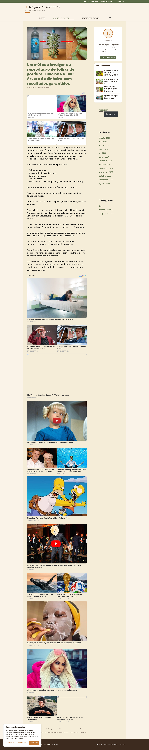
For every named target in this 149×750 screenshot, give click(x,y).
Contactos (94, 1)
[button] (110, 18)
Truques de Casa (90, 18)
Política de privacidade (107, 1)
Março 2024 (104, 157)
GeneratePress (53, 744)
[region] (22, 735)
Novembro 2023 (106, 172)
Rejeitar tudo (22, 742)
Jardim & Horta (61, 18)
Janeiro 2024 (104, 165)
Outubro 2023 (105, 176)
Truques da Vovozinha (44, 7)
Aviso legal (120, 1)
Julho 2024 (103, 142)
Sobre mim (86, 1)
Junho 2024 (104, 146)
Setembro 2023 (106, 180)
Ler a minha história (108, 57)
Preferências (11, 742)
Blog (101, 206)
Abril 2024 (103, 153)
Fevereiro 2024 (105, 161)
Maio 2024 (103, 149)
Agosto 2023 (104, 184)
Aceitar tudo (34, 742)
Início (42, 18)
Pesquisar (103, 110)
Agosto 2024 (104, 138)
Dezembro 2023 (106, 168)
